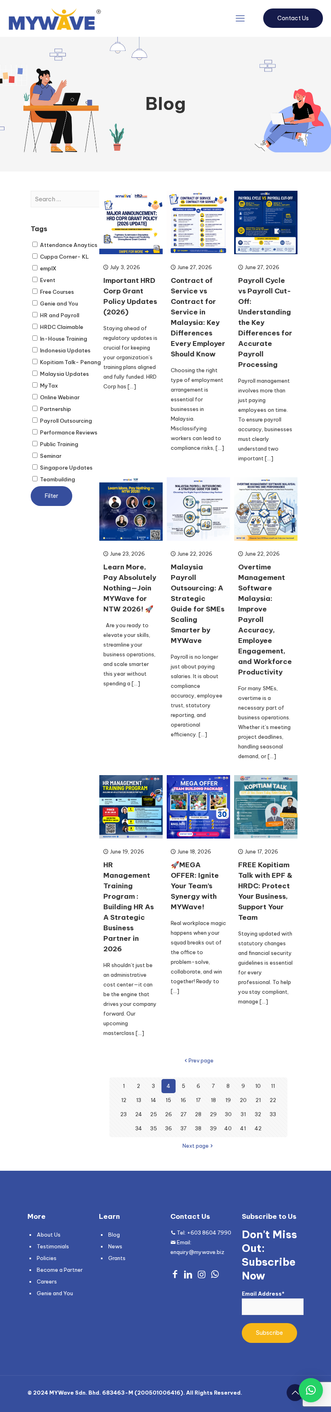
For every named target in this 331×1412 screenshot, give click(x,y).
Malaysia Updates (64, 374)
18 (213, 1100)
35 (153, 1128)
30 (228, 1114)
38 (198, 1128)
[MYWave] (54, 18)
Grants (117, 1258)
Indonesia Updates (64, 350)
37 (183, 1128)
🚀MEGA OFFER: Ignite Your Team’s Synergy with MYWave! (195, 885)
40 (228, 1128)
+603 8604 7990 (209, 1232)
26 (168, 1114)
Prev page (201, 1060)
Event (47, 280)
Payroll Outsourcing (65, 420)
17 (198, 1100)
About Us (49, 1234)
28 (198, 1114)
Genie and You (58, 303)
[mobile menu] (240, 18)
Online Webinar (59, 397)
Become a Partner (60, 1270)
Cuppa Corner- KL (64, 256)
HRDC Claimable (61, 327)
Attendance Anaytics (68, 245)
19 (228, 1100)
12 (123, 1100)
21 (258, 1100)
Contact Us (293, 18)
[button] (311, 1390)
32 (258, 1114)
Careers (47, 1281)
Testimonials (53, 1246)
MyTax (48, 385)
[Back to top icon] (295, 1392)
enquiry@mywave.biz (197, 1252)
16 (183, 1100)
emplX (48, 268)
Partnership (55, 409)
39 (213, 1128)
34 (138, 1128)
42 (258, 1128)
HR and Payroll (59, 315)
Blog (114, 1234)
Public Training (58, 444)
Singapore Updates (65, 467)
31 (243, 1114)
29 (213, 1114)
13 (138, 1100)
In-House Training (63, 338)
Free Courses (56, 292)
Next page (195, 1145)
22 (273, 1100)
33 (273, 1114)
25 (153, 1114)
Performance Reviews (68, 432)
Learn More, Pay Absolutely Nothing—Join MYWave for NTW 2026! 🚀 (129, 588)
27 (183, 1114)
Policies (47, 1258)
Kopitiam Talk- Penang (70, 362)
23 (123, 1114)
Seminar (50, 456)
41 (243, 1128)
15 (168, 1100)
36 (168, 1128)
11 (273, 1086)
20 (243, 1100)
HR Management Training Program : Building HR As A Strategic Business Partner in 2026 (128, 906)
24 (138, 1114)
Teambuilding (57, 479)
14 (153, 1100)
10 (258, 1086)
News (115, 1246)
